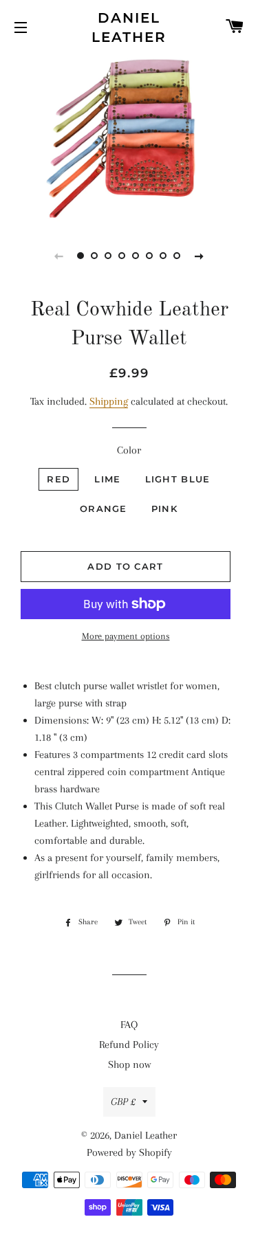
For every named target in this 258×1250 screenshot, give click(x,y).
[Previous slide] (59, 256)
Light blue (178, 478)
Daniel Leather (129, 27)
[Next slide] (199, 256)
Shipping (108, 401)
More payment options (126, 636)
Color (129, 450)
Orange (103, 508)
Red (58, 478)
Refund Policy (129, 1044)
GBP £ (123, 1101)
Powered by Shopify (129, 1152)
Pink (164, 508)
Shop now (129, 1064)
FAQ (129, 1024)
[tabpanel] (129, 137)
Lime (107, 478)
